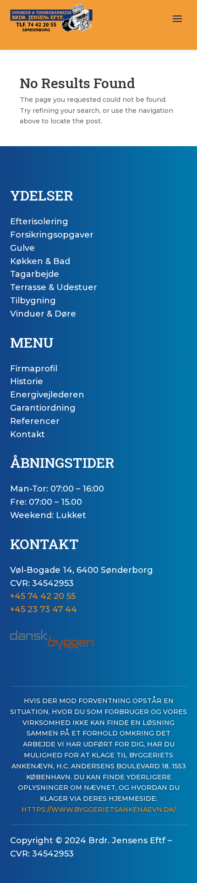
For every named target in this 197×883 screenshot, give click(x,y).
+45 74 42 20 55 (43, 596)
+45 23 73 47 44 (43, 609)
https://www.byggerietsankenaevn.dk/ (99, 809)
